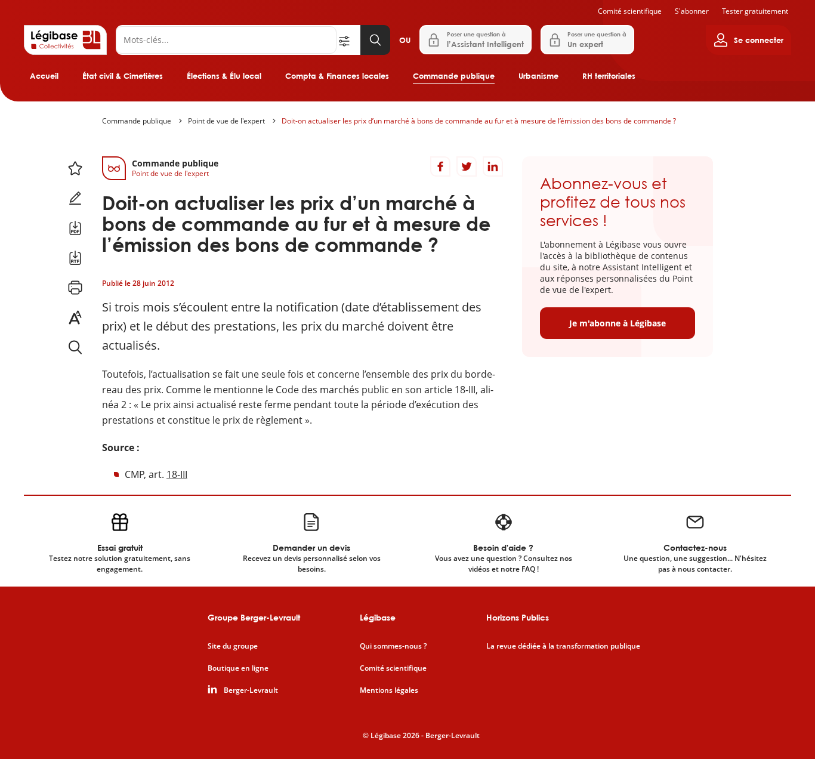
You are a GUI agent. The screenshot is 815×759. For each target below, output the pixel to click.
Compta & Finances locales (337, 76)
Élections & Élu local (224, 76)
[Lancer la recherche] (375, 40)
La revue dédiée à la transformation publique (563, 646)
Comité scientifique (630, 11)
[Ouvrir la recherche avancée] (348, 40)
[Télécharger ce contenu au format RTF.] (75, 258)
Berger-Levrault (251, 690)
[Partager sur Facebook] (440, 166)
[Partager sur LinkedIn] (493, 166)
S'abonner (692, 11)
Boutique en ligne (238, 668)
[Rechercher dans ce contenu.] (75, 347)
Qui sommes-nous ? (393, 646)
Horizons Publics (517, 617)
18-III (176, 474)
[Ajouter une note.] (75, 198)
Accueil (44, 76)
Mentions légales (389, 690)
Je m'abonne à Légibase (617, 323)
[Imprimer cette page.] (75, 288)
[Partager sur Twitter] (466, 166)
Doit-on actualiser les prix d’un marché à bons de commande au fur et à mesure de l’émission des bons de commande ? (479, 121)
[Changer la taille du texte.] (75, 317)
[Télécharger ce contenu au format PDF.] (75, 228)
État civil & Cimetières (122, 76)
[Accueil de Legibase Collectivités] (65, 40)
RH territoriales (608, 76)
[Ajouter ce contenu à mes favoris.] (75, 168)
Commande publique (454, 76)
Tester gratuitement (755, 11)
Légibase (378, 617)
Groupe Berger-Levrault (254, 617)
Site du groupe (233, 646)
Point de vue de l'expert (226, 121)
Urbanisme (538, 76)
